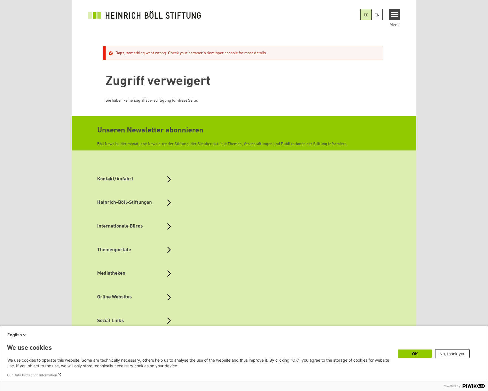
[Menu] (394, 14)
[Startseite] (144, 14)
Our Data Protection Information (32, 375)
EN (377, 15)
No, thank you (452, 353)
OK (415, 353)
